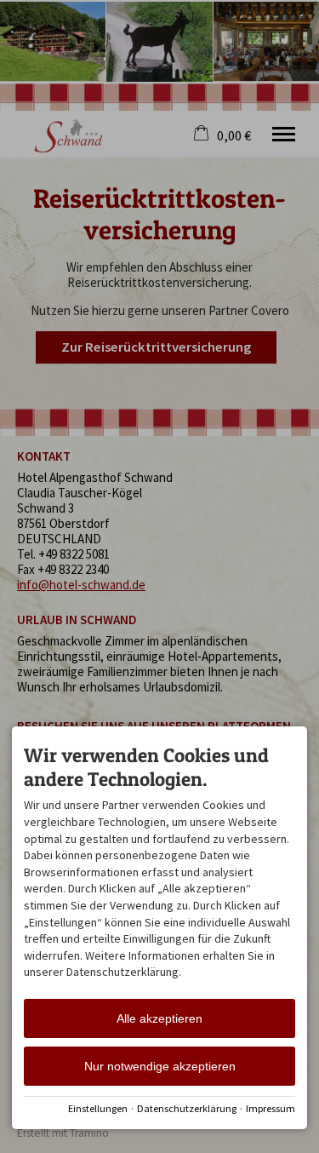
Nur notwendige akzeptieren (160, 1066)
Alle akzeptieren (159, 1018)
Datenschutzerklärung (186, 1108)
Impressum (270, 1108)
